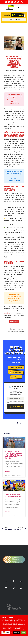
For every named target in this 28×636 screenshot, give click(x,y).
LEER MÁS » (7, 471)
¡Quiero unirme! (16, 407)
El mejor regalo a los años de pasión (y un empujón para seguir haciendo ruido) (13, 455)
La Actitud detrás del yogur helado (13, 495)
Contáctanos (14, 321)
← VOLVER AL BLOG (14, 19)
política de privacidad (19, 401)
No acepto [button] (16, 632)
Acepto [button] (23, 632)
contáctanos (8, 313)
